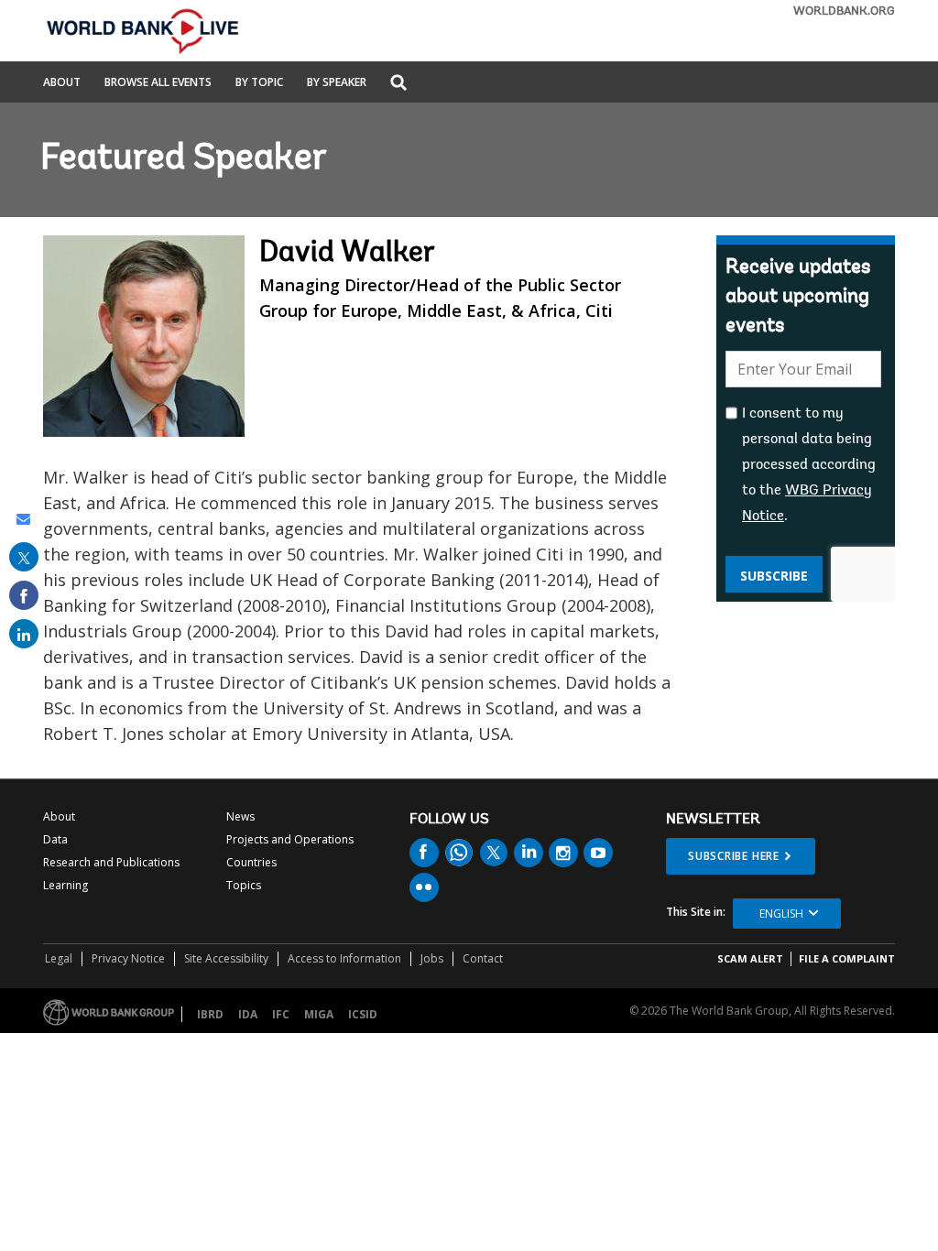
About (62, 83)
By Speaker (336, 83)
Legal (58, 958)
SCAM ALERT (750, 958)
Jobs (431, 958)
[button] (398, 83)
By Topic (259, 83)
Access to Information (344, 958)
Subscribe (774, 575)
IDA (247, 1014)
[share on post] (23, 556)
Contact (483, 958)
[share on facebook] (23, 595)
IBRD (210, 1014)
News (240, 816)
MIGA (318, 1014)
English (781, 913)
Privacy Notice (128, 958)
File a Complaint (847, 958)
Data (55, 839)
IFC (280, 1014)
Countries (251, 862)
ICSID (362, 1014)
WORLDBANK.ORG (844, 11)
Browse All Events (158, 83)
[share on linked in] (23, 633)
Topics (243, 885)
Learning (65, 885)
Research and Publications (111, 862)
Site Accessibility (226, 958)
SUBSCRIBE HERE (734, 856)
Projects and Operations (290, 839)
